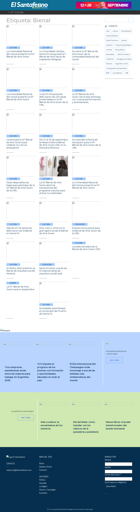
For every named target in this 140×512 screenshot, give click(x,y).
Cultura (13, 47)
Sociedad (42, 483)
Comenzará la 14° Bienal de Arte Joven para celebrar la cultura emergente (19, 143)
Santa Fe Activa (112, 40)
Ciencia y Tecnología (47, 489)
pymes (124, 40)
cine (107, 31)
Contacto (43, 470)
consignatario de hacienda (116, 68)
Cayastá (109, 45)
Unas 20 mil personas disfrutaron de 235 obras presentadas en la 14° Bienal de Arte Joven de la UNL (53, 99)
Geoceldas (110, 54)
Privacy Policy (76, 509)
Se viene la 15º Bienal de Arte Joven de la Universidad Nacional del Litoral (85, 55)
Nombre (108, 460)
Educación (79, 224)
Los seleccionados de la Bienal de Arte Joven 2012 (86, 248)
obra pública (120, 49)
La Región (43, 486)
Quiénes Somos (45, 466)
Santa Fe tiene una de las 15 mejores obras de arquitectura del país (53, 271)
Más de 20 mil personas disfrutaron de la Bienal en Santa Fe (19, 231)
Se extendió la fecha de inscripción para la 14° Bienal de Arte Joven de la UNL (86, 143)
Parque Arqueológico (124, 45)
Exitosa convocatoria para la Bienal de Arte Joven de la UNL (86, 231)
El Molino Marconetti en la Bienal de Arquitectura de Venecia (20, 271)
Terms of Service (86, 509)
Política (42, 479)
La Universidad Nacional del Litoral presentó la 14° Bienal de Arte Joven (86, 185)
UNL (126, 73)
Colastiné (109, 59)
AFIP (108, 73)
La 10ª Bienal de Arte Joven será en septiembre (20, 288)
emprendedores (112, 35)
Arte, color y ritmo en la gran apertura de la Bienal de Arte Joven (53, 231)
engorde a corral (121, 63)
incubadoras (117, 73)
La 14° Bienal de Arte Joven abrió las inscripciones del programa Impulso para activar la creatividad (52, 187)
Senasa (109, 63)
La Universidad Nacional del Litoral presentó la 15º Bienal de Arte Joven (20, 97)
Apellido (108, 467)
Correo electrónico (113, 474)
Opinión (13, 283)
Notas (41, 463)
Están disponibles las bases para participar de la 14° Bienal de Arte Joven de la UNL (20, 186)
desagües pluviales (124, 59)
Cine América (126, 31)
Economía (43, 492)
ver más (114, 360)
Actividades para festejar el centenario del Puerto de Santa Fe (52, 311)
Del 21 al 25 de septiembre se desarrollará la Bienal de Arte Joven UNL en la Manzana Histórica (53, 143)
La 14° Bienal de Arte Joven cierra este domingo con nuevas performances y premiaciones (86, 98)
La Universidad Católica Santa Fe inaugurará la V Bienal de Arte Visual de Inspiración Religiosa (52, 55)
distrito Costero (123, 54)
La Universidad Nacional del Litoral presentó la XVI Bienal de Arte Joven (20, 54)
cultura (115, 31)
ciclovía (109, 49)
